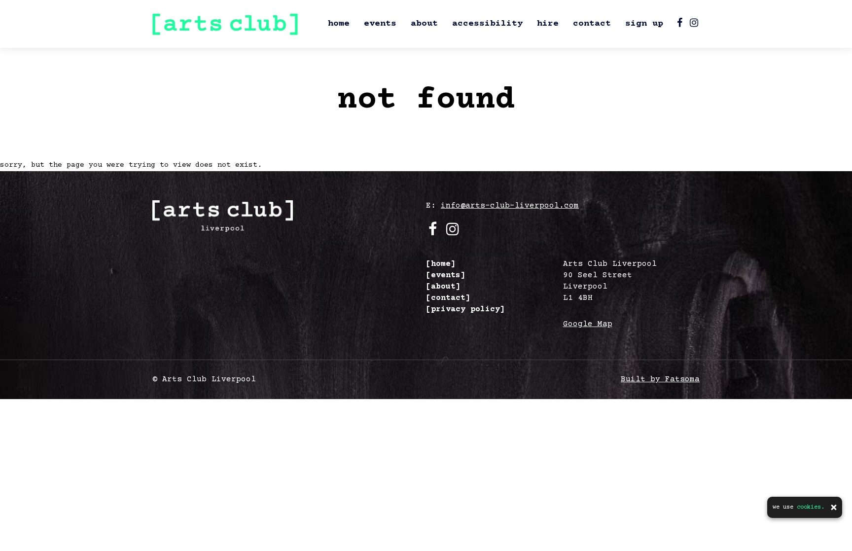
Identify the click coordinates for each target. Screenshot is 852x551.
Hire (548, 24)
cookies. (810, 507)
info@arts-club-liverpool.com (510, 205)
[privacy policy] (465, 309)
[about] (443, 286)
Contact (592, 24)
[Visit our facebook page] (679, 24)
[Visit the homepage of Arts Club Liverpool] (225, 24)
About (424, 24)
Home (339, 24)
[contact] (448, 298)
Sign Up (644, 24)
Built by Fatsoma (660, 379)
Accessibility (487, 24)
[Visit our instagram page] (694, 24)
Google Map (587, 324)
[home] (441, 263)
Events (380, 24)
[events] (445, 275)
